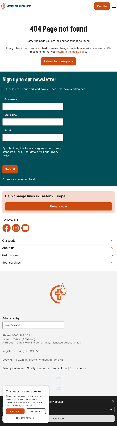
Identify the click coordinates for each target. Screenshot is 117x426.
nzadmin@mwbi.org (23, 339)
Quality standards (38, 368)
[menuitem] (17, 6)
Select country (10, 318)
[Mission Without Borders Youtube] (25, 228)
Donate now (58, 206)
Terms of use (59, 368)
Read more (27, 405)
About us (8, 248)
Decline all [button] (36, 411)
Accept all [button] (15, 411)
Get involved (11, 255)
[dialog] (26, 404)
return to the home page (71, 51)
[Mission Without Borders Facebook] (6, 228)
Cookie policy (78, 368)
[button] (26, 418)
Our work (8, 240)
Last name (9, 114)
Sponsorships (11, 262)
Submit (10, 169)
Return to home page (58, 61)
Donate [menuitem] (102, 6)
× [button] (45, 389)
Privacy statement (13, 368)
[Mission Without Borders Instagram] (16, 228)
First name (9, 99)
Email (6, 130)
